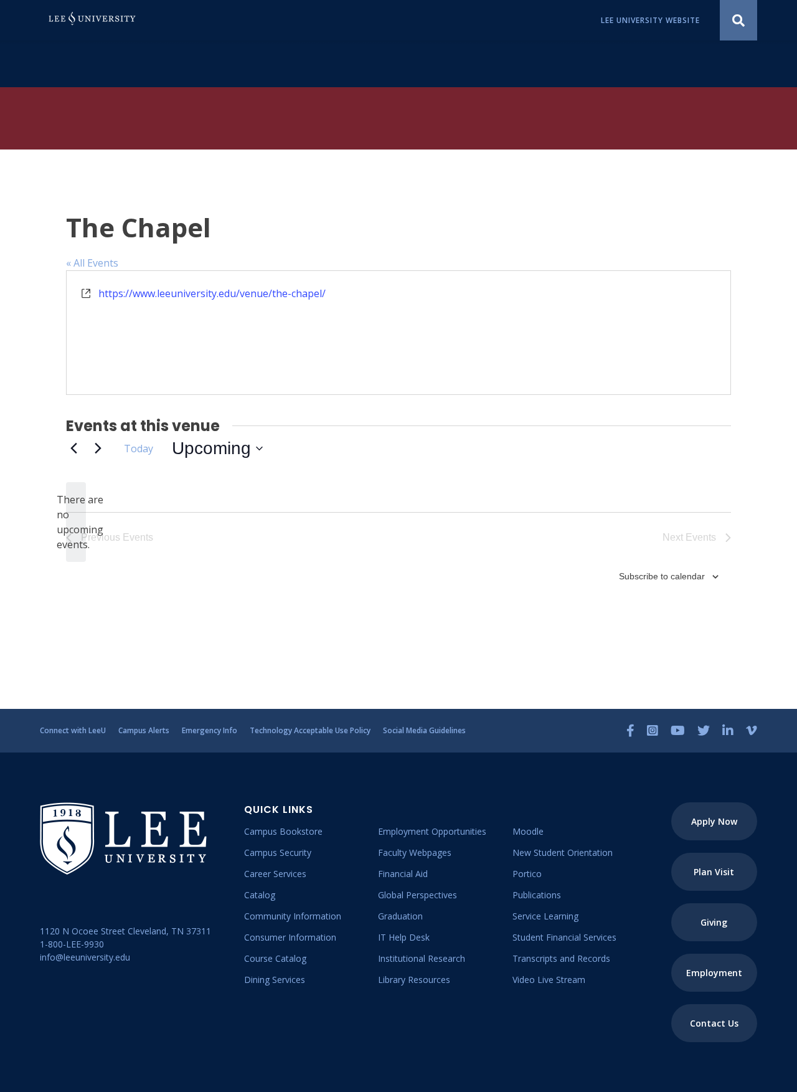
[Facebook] (630, 730)
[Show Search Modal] (738, 20)
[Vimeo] (751, 730)
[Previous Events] (73, 448)
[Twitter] (703, 730)
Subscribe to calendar (662, 576)
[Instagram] (652, 730)
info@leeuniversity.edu (85, 957)
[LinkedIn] (727, 730)
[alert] (76, 522)
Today (138, 448)
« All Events (92, 263)
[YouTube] (678, 730)
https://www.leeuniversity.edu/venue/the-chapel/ (212, 293)
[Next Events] (97, 448)
